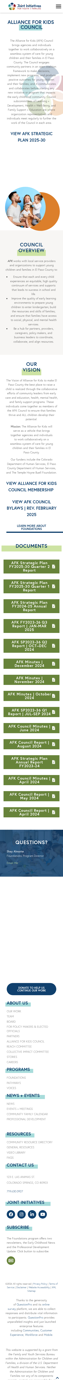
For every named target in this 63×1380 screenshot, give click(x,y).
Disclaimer (21, 1287)
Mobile (48, 1334)
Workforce (31, 1334)
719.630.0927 (15, 1191)
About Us (17, 1003)
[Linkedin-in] (32, 1214)
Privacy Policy (40, 1283)
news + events (23, 1095)
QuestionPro (24, 1304)
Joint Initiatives (25, 1202)
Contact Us (20, 1165)
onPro (39, 1317)
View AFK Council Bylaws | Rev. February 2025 (31, 508)
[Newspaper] (11, 1260)
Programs (18, 1069)
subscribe (18, 1227)
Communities (30, 1330)
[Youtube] (42, 1214)
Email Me (12, 863)
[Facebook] (11, 1214)
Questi (32, 1317)
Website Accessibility (39, 1287)
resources (19, 1134)
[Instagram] (21, 1214)
